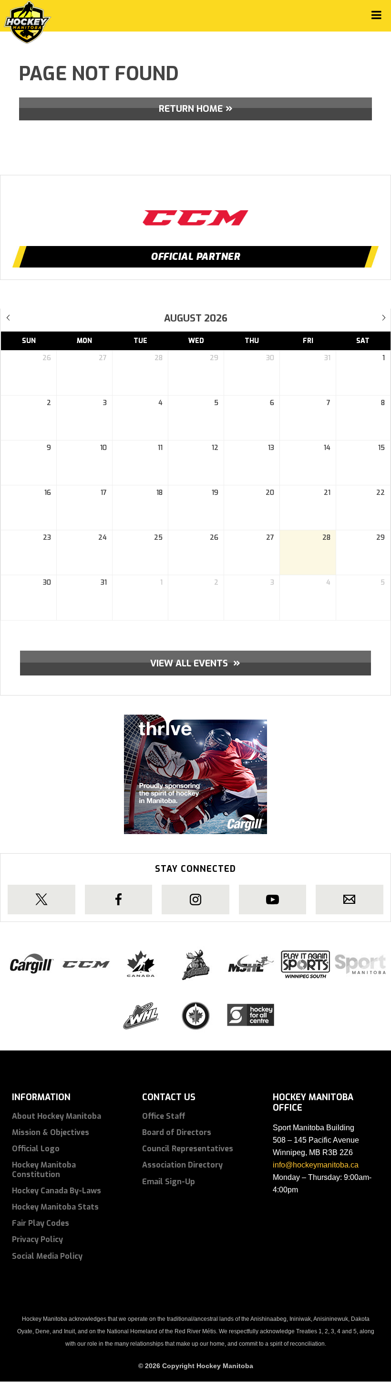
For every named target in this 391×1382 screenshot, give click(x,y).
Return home (191, 109)
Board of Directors (176, 1132)
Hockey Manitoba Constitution (44, 1169)
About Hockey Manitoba (56, 1116)
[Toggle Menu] (376, 15)
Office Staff (163, 1116)
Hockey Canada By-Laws (56, 1191)
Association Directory (182, 1165)
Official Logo (36, 1149)
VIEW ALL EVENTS (195, 662)
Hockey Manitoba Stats (55, 1207)
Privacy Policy (37, 1239)
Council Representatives (187, 1149)
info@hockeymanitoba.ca (316, 1165)
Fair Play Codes (40, 1223)
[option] (195, 208)
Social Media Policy (47, 1256)
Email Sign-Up (168, 1182)
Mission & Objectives (50, 1132)
